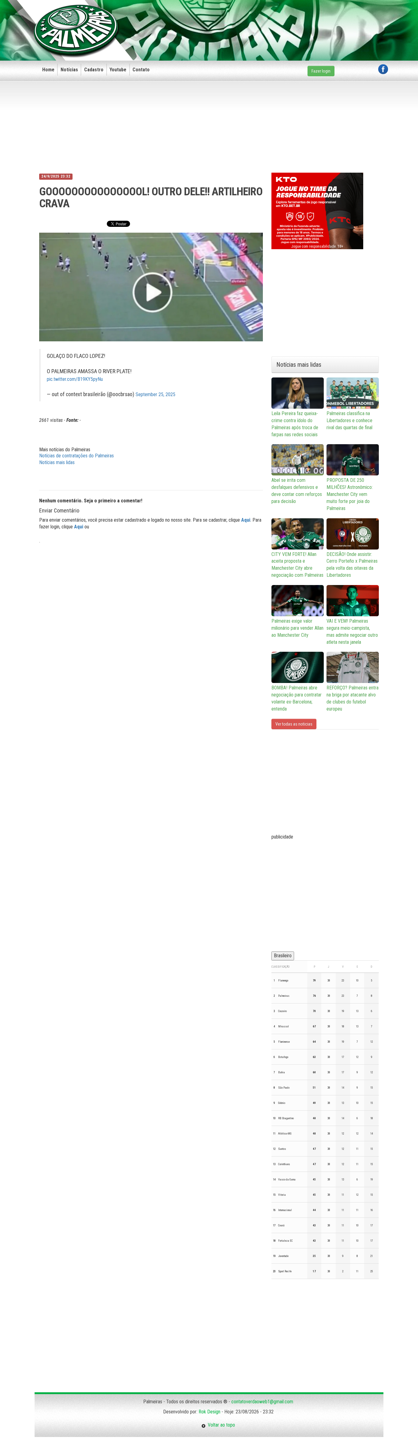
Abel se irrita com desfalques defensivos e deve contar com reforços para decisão (296, 490)
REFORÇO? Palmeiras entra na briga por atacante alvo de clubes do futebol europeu (353, 698)
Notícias (69, 70)
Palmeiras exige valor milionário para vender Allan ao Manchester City (297, 628)
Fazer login (321, 71)
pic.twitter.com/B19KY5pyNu (75, 379)
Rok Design (209, 1412)
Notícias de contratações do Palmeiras (76, 456)
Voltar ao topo (220, 1425)
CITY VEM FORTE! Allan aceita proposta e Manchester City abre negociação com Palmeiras (297, 564)
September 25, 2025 (155, 394)
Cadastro (93, 70)
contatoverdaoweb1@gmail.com (262, 1402)
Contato (141, 70)
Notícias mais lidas (57, 462)
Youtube (118, 70)
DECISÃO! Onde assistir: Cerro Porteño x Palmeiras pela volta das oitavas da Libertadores (352, 564)
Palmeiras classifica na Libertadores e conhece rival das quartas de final (349, 420)
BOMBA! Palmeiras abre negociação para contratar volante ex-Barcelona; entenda (296, 698)
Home (48, 70)
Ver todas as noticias (293, 724)
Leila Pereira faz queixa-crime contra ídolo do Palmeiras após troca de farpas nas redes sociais (294, 424)
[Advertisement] (276, 20)
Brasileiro (283, 955)
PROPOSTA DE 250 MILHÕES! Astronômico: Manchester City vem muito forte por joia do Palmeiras (350, 494)
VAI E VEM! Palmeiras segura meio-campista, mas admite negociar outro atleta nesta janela (352, 631)
